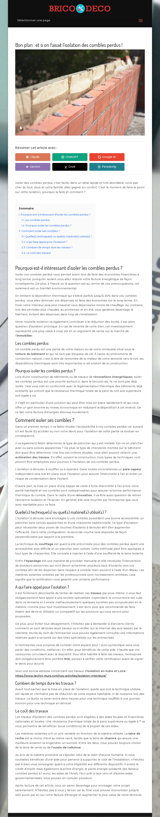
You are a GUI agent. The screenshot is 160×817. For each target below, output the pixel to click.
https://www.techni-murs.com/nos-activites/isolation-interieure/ (60, 676)
